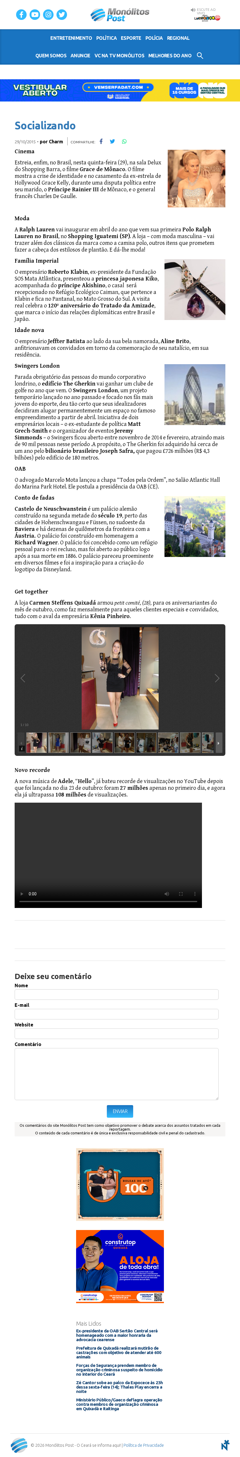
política (106, 38)
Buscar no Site (200, 55)
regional (178, 38)
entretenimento (71, 38)
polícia (154, 38)
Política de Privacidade (144, 1445)
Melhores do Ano (169, 55)
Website (24, 1024)
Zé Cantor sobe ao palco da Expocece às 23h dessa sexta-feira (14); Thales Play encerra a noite (119, 1387)
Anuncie (80, 55)
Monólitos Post (120, 14)
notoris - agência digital (224, 1445)
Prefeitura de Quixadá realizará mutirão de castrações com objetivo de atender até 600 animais (118, 1352)
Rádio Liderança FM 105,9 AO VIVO (207, 18)
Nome (21, 985)
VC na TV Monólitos (119, 55)
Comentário (28, 1044)
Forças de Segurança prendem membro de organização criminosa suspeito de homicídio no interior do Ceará (119, 1370)
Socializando (45, 125)
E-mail (22, 1005)
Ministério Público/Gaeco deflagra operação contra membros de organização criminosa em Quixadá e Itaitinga (119, 1404)
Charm (56, 141)
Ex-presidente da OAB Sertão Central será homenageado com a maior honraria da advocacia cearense (116, 1335)
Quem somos (50, 55)
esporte (131, 38)
